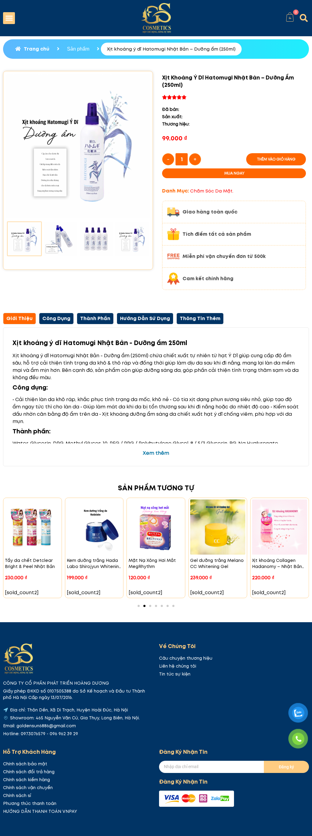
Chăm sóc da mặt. (211, 191)
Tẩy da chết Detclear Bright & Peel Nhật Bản (30, 563)
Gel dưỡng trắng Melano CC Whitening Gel (217, 563)
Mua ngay (234, 173)
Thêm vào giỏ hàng (276, 159)
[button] (9, 18)
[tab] (19, 318)
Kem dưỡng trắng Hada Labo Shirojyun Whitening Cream (94, 566)
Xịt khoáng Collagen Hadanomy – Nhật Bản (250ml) (277, 566)
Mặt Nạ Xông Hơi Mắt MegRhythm (152, 563)
